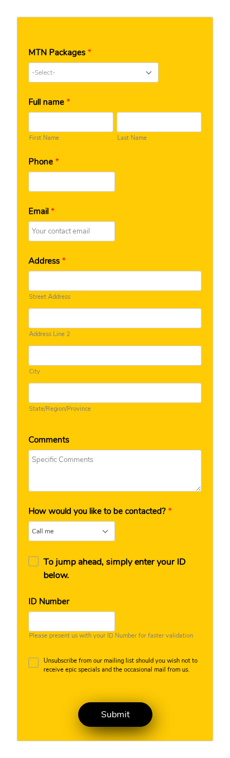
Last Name (132, 138)
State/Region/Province (60, 409)
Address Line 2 (49, 334)
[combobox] (93, 72)
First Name (44, 138)
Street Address (49, 297)
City (34, 371)
